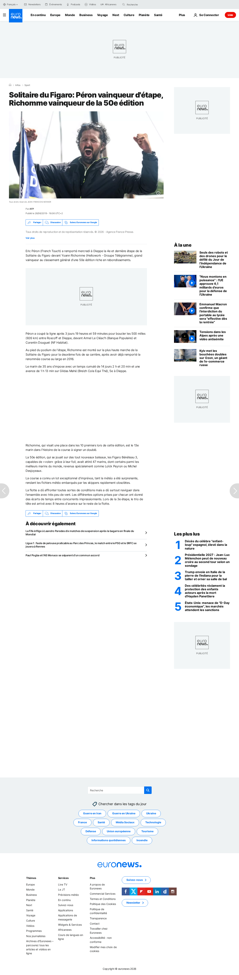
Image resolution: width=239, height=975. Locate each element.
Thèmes (31, 878)
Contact (95, 923)
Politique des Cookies (103, 903)
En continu (38, 15)
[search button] (124, 4)
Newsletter (133, 902)
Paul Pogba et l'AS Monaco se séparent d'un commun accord (62, 555)
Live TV (62, 884)
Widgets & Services (70, 924)
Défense (91, 831)
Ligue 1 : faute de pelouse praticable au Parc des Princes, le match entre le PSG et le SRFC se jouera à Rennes (81, 545)
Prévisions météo (68, 894)
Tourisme (147, 831)
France (82, 822)
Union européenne (119, 831)
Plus (92, 878)
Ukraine (151, 813)
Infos (17, 85)
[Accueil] (10, 85)
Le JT (61, 889)
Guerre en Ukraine (123, 813)
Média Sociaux (125, 822)
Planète (144, 15)
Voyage (102, 15)
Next (115, 15)
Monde (70, 15)
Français (11, 4)
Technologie (153, 822)
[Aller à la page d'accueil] (15, 15)
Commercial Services (102, 893)
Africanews (65, 929)
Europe (55, 15)
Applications (65, 910)
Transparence (98, 918)
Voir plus (30, 238)
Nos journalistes (35, 936)
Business (85, 15)
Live (230, 14)
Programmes (34, 930)
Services (63, 878)
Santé (158, 15)
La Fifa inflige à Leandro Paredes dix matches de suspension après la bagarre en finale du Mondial (80, 532)
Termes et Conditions (103, 898)
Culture (129, 15)
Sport (27, 85)
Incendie (142, 840)
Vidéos (30, 925)
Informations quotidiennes (108, 840)
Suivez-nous (65, 905)
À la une (182, 245)
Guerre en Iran (92, 813)
